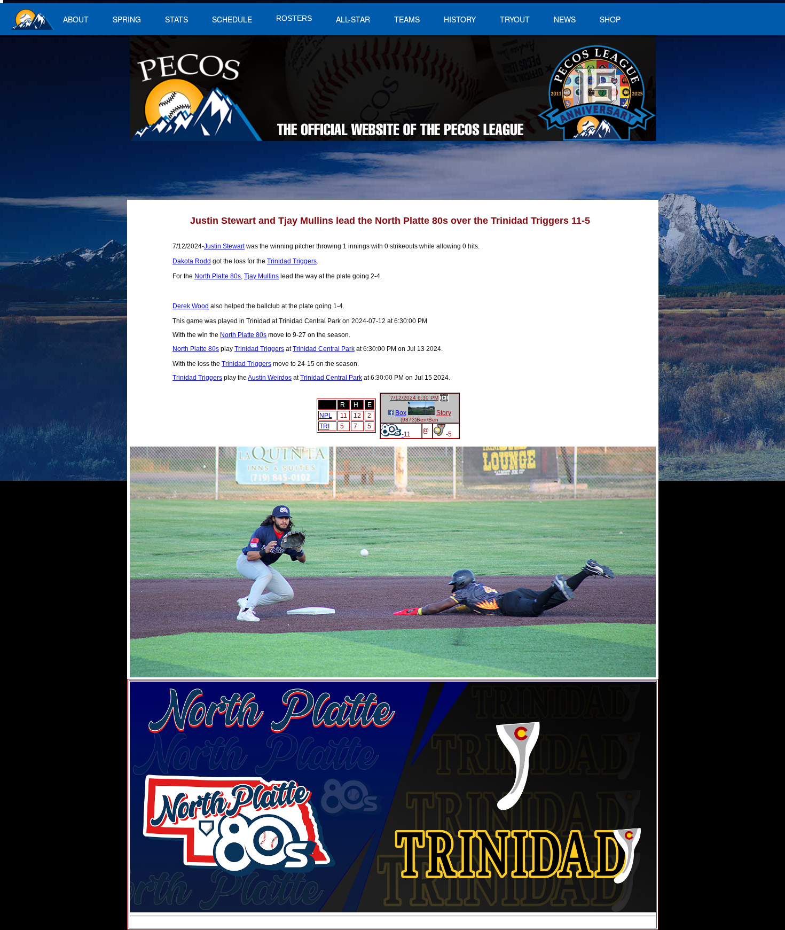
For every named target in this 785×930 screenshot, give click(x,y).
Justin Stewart (224, 246)
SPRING (127, 19)
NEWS (565, 19)
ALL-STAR (353, 19)
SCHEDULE (232, 19)
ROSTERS (294, 18)
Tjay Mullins (261, 276)
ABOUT (76, 19)
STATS (176, 19)
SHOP (610, 19)
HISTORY (460, 19)
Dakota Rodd (191, 261)
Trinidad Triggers (292, 261)
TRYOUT (515, 19)
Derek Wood (190, 306)
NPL (325, 415)
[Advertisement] (326, 176)
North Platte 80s (217, 276)
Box (400, 413)
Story (443, 413)
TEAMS (407, 19)
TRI (324, 426)
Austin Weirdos (270, 377)
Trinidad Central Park (324, 349)
